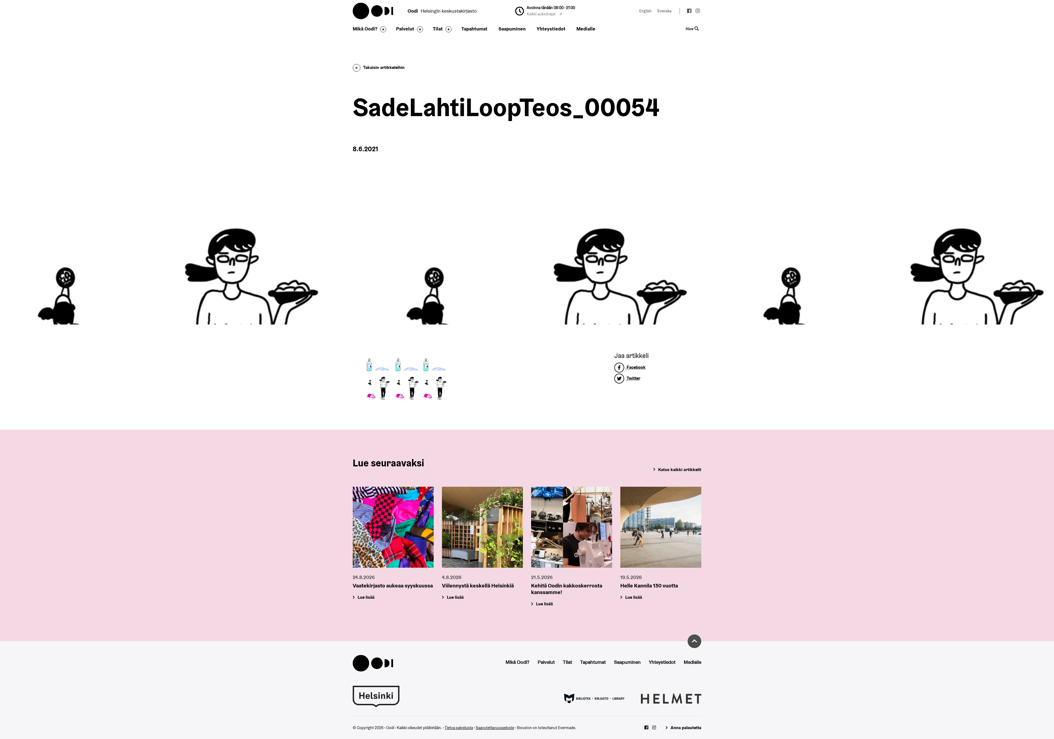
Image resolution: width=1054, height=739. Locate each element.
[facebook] (689, 11)
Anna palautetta (686, 727)
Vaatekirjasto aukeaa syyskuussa (393, 585)
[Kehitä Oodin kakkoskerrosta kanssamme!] (571, 527)
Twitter (633, 378)
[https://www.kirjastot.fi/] (594, 698)
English (645, 11)
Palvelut (405, 29)
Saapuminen (512, 29)
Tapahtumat (474, 29)
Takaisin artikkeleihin (384, 67)
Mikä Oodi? (365, 29)
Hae (690, 29)
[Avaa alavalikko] (382, 29)
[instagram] (697, 11)
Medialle (585, 29)
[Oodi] (373, 663)
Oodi (373, 11)
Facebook (636, 367)
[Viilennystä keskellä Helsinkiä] (482, 527)
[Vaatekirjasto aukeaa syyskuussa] (393, 527)
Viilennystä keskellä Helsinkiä (478, 585)
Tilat (438, 29)
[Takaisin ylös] (694, 641)
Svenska (664, 11)
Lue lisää (366, 597)
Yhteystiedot (551, 29)
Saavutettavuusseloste (495, 727)
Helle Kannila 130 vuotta (649, 585)
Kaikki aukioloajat (541, 14)
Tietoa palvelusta (459, 727)
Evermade (566, 727)
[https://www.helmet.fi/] (671, 698)
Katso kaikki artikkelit (679, 469)
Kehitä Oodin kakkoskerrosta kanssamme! (566, 589)
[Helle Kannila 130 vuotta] (660, 527)
